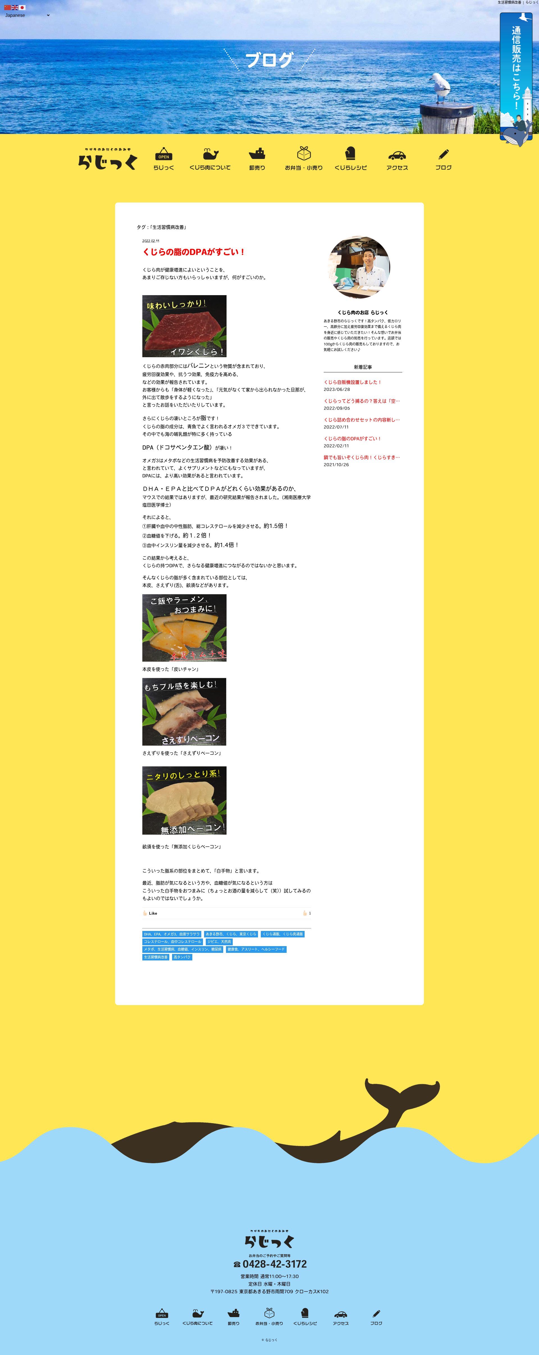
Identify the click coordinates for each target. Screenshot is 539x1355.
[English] (15, 8)
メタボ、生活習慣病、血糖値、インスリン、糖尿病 (182, 949)
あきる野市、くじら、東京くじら (231, 934)
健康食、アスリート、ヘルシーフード (256, 949)
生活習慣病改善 (156, 957)
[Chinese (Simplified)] (8, 8)
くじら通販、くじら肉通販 (282, 934)
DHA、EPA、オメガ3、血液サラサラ (172, 934)
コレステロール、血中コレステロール (172, 942)
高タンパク (182, 957)
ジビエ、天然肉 (219, 942)
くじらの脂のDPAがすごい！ (194, 253)
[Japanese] (22, 8)
